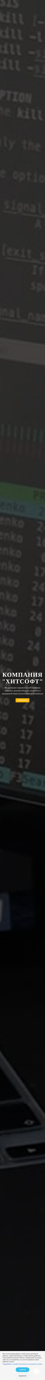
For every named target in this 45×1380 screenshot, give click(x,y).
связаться (22, 700)
